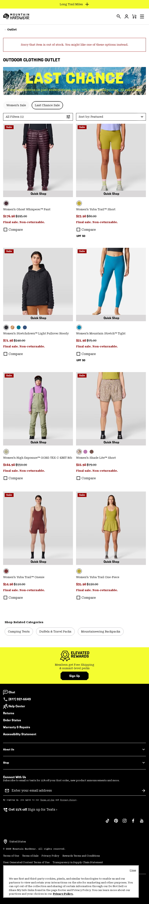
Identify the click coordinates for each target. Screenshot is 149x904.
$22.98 (81, 465)
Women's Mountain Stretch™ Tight (101, 333)
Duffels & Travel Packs (55, 631)
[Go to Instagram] (124, 822)
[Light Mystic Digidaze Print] (111, 408)
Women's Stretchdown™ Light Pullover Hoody (36, 333)
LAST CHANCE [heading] (74, 78)
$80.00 (91, 216)
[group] (74, 666)
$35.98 (81, 584)
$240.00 (19, 340)
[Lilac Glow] (85, 451)
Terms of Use (47, 800)
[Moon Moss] (111, 160)
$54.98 (8, 584)
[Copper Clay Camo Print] (12, 327)
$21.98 (81, 340)
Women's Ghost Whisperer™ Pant (26, 209)
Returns (8, 713)
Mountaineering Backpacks (100, 631)
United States (17, 841)
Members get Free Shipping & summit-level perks (74, 666)
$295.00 (21, 216)
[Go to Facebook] (133, 822)
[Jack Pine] (18, 327)
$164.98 (9, 465)
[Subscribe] (143, 790)
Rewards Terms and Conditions (81, 855)
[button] (142, 16)
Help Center (17, 706)
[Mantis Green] (38, 408)
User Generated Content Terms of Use (26, 862)
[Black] (38, 284)
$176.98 (9, 216)
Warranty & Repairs (16, 727)
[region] (71, 881)
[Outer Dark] (25, 327)
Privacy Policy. (63, 893)
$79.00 (91, 465)
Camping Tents (19, 631)
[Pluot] (38, 528)
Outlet (12, 29)
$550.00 (21, 465)
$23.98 (81, 216)
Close (133, 870)
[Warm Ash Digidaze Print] (91, 451)
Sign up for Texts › (30, 809)
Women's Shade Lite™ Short (96, 457)
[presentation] (119, 16)
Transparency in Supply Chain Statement (78, 862)
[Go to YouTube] (141, 822)
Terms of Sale (30, 855)
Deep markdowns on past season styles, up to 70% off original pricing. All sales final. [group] (74, 90)
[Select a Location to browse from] (5, 841)
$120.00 (92, 584)
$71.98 (8, 340)
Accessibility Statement (19, 734)
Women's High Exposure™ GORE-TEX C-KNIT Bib (37, 457)
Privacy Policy (68, 800)
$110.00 (19, 584)
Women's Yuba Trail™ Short (95, 209)
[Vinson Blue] (111, 284)
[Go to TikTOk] (107, 822)
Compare (16, 229)
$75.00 (91, 340)
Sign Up (74, 676)
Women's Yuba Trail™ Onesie (23, 577)
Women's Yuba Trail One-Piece (97, 577)
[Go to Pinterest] (116, 822)
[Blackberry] (38, 160)
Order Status (12, 720)
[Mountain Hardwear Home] (16, 16)
